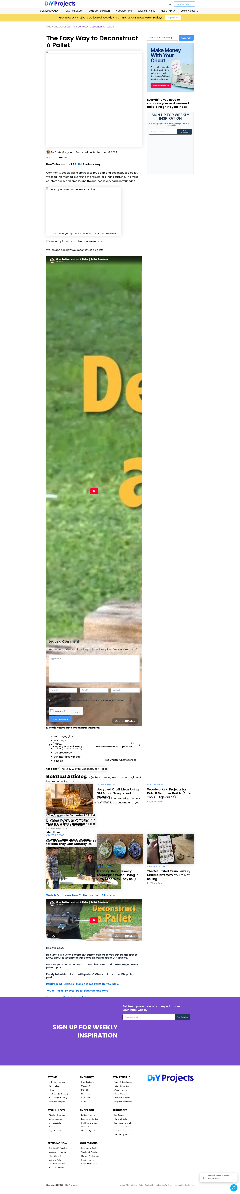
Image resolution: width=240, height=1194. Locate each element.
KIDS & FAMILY (168, 11)
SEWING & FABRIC (146, 11)
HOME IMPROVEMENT (49, 11)
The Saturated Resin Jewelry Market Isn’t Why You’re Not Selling (168, 875)
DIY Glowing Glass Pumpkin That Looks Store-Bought (67, 823)
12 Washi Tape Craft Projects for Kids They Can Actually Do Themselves (69, 844)
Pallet (78, 164)
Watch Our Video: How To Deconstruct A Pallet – (80, 895)
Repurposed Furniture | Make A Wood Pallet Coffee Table (82, 984)
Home (48, 26)
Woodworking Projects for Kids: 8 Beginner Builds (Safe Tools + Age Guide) (168, 793)
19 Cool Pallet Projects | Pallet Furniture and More (77, 990)
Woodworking (155, 785)
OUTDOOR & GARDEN (99, 11)
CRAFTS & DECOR (74, 11)
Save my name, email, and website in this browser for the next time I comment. (88, 700)
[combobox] (162, 38)
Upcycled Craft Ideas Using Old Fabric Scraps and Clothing (118, 793)
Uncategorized (62, 26)
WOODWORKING (124, 11)
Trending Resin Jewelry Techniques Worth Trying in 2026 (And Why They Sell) (117, 875)
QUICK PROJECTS (189, 11)
